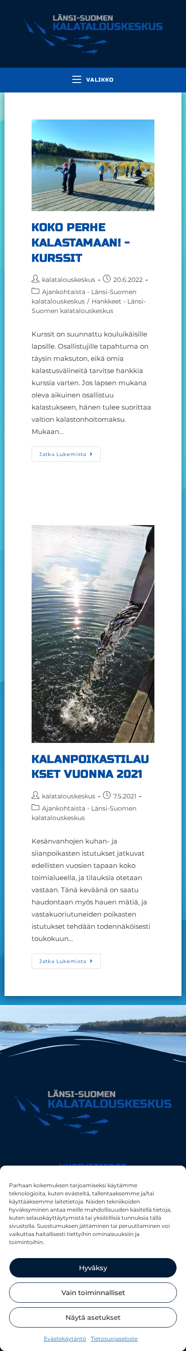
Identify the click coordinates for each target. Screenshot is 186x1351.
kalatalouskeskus (68, 280)
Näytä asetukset (93, 1317)
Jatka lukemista (70, 452)
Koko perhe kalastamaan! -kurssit (81, 242)
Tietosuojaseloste (114, 1338)
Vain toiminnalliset (93, 1292)
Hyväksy (93, 1267)
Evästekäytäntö (65, 1338)
